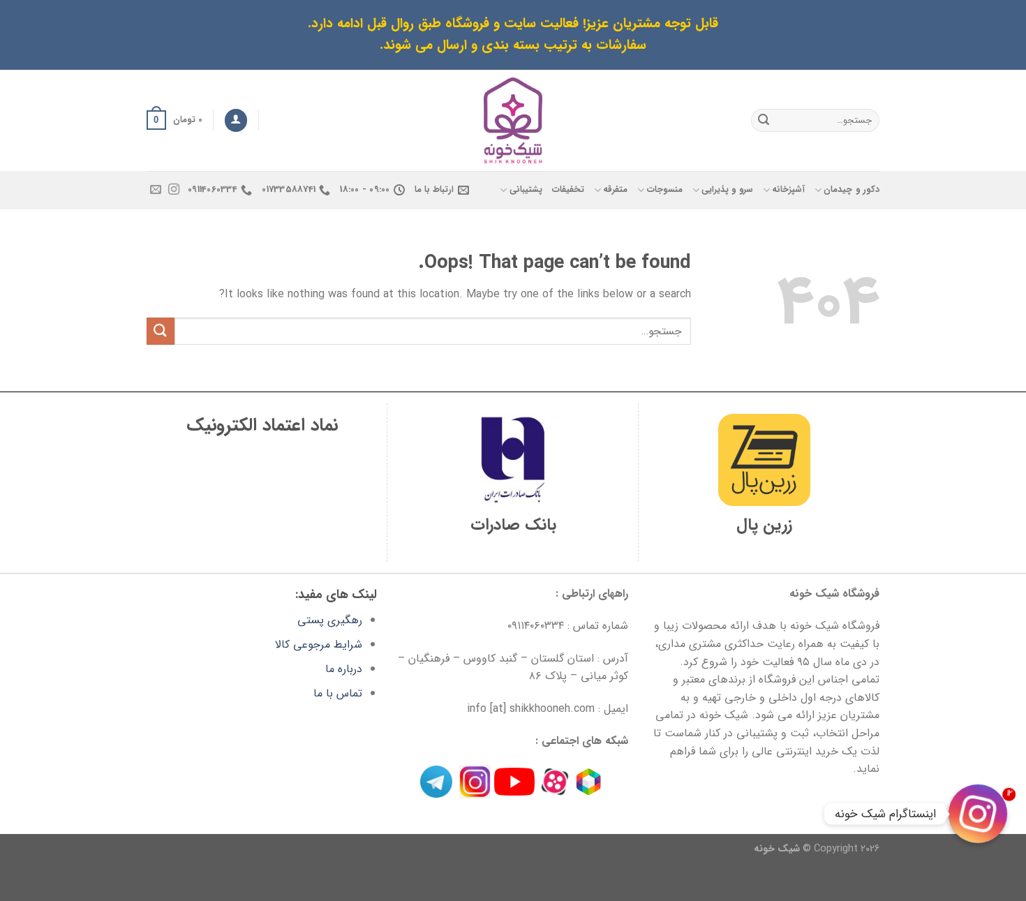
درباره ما (343, 669)
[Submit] (763, 120)
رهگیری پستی (329, 620)
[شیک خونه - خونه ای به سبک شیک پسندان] (513, 120)
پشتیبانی (526, 190)
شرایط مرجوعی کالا (318, 644)
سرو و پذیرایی (727, 190)
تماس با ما (337, 693)
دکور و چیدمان (851, 190)
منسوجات (664, 190)
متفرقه (615, 190)
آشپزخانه (788, 190)
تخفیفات (568, 190)
